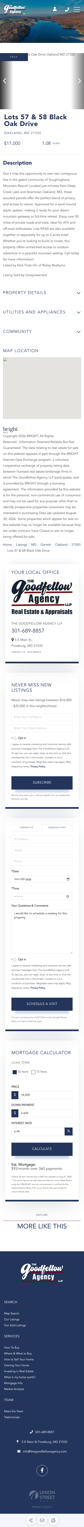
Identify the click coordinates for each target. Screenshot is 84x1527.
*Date (15, 871)
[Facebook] (42, 1470)
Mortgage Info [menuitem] (13, 1383)
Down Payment (22, 1105)
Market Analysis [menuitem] (14, 1389)
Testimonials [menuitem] (12, 1417)
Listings (21, 545)
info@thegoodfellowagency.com (45, 1451)
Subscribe (42, 782)
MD (33, 545)
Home (7, 545)
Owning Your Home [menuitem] (16, 1365)
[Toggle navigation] (77, 9)
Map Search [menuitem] (11, 1313)
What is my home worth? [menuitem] (20, 1377)
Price (15, 1087)
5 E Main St (44, 1442)
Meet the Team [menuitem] (13, 1411)
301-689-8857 (67, 10)
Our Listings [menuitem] (11, 1319)
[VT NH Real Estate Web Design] (42, 1496)
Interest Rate (21, 1123)
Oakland (61, 545)
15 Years (41, 1072)
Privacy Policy (38, 766)
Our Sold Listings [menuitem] (15, 1325)
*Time (15, 888)
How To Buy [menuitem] (11, 1347)
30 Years (23, 1072)
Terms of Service (28, 1022)
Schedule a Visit (57, 828)
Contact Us (18, 652)
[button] (6, 81)
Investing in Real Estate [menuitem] (18, 1371)
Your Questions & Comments (29, 906)
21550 (76, 545)
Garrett (46, 545)
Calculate (42, 1149)
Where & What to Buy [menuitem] (18, 1353)
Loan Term (20, 1063)
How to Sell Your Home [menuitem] (19, 1359)
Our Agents (34, 652)
